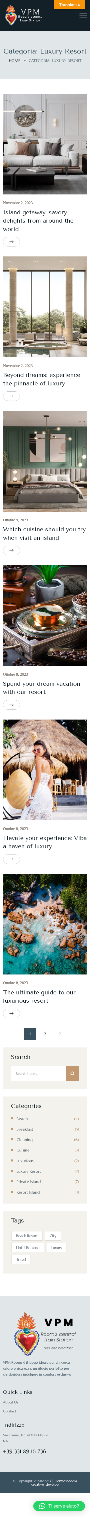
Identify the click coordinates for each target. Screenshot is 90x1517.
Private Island (28, 1181)
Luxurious (25, 1160)
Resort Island (28, 1192)
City (53, 1236)
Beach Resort (27, 1236)
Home (14, 60)
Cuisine (23, 1150)
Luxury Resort (28, 1171)
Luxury (57, 1248)
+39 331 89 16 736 (24, 1451)
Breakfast (24, 1129)
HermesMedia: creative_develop (54, 1483)
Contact (9, 1411)
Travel (21, 1259)
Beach (22, 1118)
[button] (83, 15)
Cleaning (24, 1139)
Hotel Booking (28, 1248)
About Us (10, 1402)
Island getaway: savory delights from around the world (38, 221)
